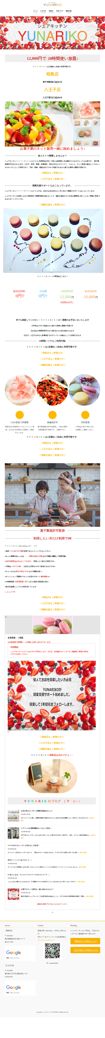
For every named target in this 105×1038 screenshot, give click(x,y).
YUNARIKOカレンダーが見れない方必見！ (24, 845)
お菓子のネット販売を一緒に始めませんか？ (37, 889)
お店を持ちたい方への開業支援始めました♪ (37, 811)
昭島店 (52, 74)
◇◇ (52, 173)
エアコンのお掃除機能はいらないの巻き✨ (36, 828)
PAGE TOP (100, 1005)
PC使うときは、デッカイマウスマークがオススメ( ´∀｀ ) (28, 875)
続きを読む (83, 852)
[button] (8, 32)
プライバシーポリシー (46, 940)
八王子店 (52, 89)
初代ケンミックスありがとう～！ (20, 860)
